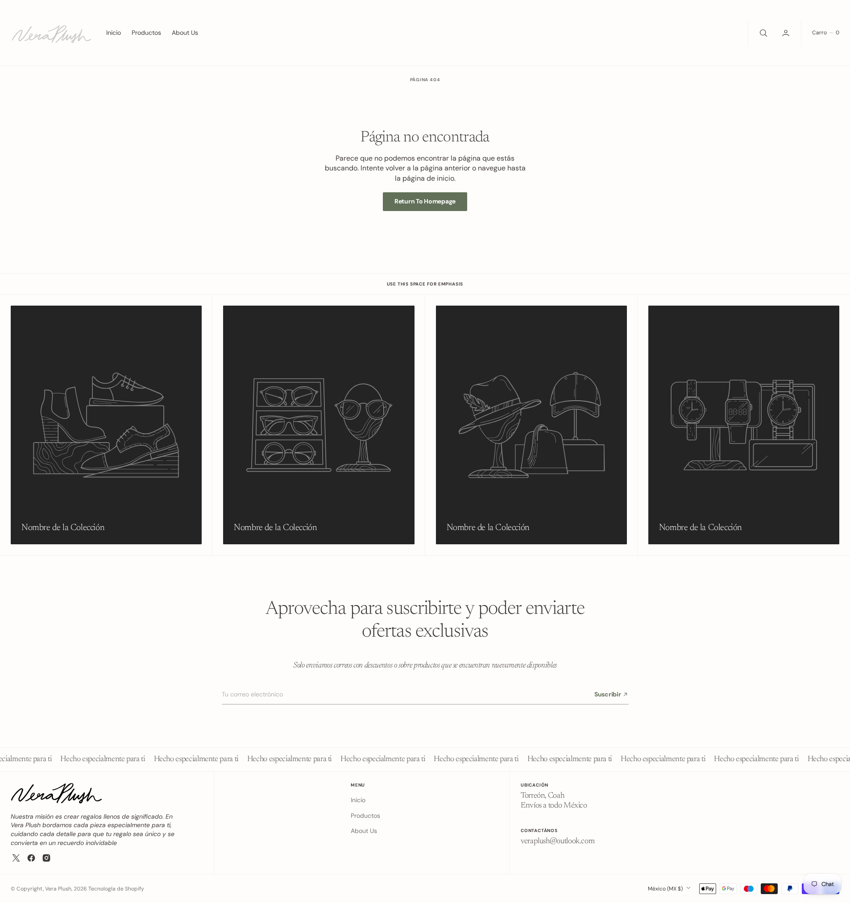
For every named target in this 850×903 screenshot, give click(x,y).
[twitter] (16, 858)
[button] (786, 33)
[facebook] (31, 858)
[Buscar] (762, 33)
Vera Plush (58, 888)
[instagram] (46, 858)
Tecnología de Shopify (116, 888)
